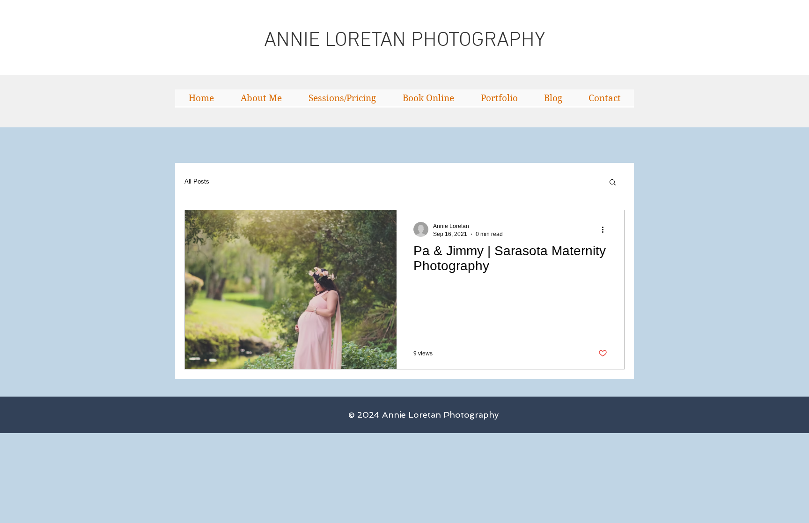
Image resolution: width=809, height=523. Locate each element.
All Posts (196, 181)
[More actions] (605, 229)
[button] (612, 183)
